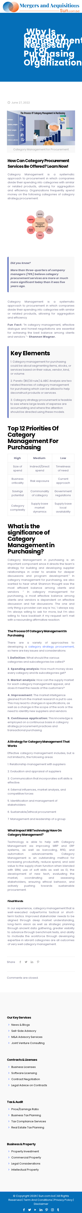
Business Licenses (23, 1067)
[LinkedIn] (41, 1210)
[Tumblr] (58, 1210)
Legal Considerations (25, 1164)
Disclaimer (41, 1204)
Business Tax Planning (26, 1115)
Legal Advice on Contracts (29, 1085)
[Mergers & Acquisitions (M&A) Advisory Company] (41, 6)
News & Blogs (20, 1025)
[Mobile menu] (76, 6)
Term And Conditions (38, 1200)
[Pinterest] (47, 1210)
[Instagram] (52, 1210)
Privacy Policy (63, 1200)
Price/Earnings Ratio (25, 1109)
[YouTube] (35, 1210)
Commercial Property (26, 1157)
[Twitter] (30, 1210)
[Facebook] (24, 1210)
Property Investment (25, 1151)
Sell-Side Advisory (23, 1031)
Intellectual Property (25, 1170)
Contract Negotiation (25, 1079)
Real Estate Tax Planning (27, 1127)
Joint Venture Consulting (28, 1043)
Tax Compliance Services (28, 1121)
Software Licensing (24, 1073)
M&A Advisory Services (26, 1037)
